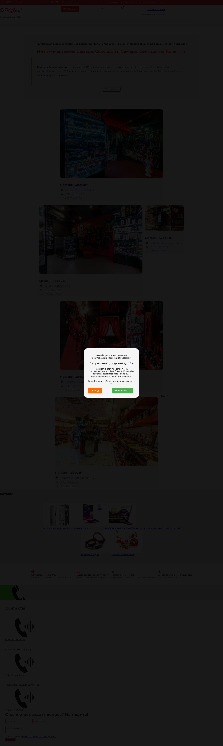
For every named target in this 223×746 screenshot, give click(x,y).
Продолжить (122, 390)
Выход (95, 390)
